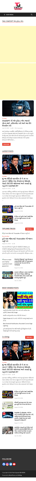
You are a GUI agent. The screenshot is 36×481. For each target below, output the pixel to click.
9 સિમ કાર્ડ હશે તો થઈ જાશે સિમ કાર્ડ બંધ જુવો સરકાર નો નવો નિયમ (23, 218)
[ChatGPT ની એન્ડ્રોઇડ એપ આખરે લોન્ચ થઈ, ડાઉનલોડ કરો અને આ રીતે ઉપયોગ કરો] (18, 108)
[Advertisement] (18, 44)
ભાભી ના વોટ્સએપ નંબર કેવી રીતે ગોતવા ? (14, 315)
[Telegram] (10, 464)
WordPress (12, 475)
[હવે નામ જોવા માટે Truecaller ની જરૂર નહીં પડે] (7, 206)
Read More (5, 144)
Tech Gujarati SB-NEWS (18, 472)
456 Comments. (19, 128)
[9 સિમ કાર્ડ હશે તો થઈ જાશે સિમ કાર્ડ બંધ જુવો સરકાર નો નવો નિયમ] (7, 216)
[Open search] (31, 15)
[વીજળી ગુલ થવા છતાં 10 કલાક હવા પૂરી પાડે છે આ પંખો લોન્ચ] (7, 402)
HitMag (20, 475)
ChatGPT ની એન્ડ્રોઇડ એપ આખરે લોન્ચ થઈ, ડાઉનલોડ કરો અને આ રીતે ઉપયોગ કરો (16, 123)
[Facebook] (3, 464)
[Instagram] (7, 464)
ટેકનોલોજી (4, 118)
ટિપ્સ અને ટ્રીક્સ (5, 236)
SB (12, 128)
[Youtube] (14, 464)
